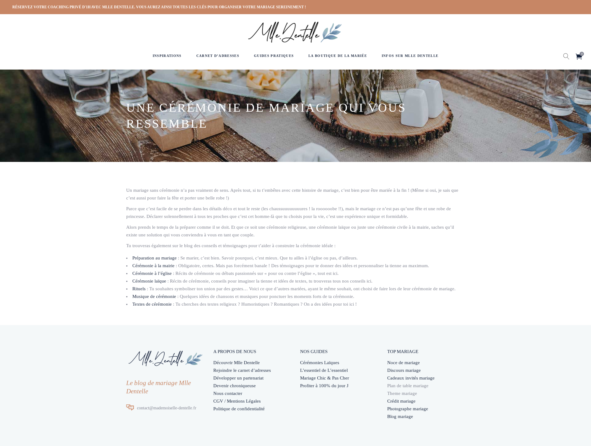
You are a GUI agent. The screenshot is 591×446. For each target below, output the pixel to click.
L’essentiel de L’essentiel (324, 370)
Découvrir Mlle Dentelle (236, 362)
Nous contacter (227, 393)
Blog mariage (400, 416)
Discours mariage (404, 370)
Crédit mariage (401, 401)
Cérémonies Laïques (319, 362)
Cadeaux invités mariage (411, 378)
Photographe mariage (407, 408)
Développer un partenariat (238, 378)
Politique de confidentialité (239, 408)
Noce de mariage (403, 362)
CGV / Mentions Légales (237, 401)
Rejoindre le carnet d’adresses (242, 370)
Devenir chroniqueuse (234, 385)
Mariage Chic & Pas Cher (324, 378)
